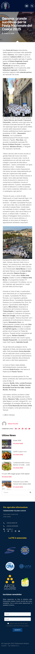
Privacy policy (24, 626)
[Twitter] (8, 531)
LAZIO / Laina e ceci (20, 451)
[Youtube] (19, 531)
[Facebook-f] (4, 531)
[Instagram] (12, 531)
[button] (27, 6)
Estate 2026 (17, 440)
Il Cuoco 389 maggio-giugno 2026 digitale (16, 474)
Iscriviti (17, 630)
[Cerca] (30, 492)
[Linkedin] (15, 531)
